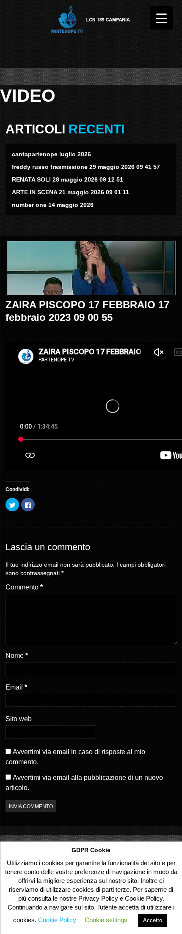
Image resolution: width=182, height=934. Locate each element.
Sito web (19, 718)
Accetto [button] (152, 920)
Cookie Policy (57, 919)
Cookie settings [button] (106, 919)
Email (16, 687)
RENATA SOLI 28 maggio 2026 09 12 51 (67, 179)
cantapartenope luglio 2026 (51, 154)
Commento (24, 587)
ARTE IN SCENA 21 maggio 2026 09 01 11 (70, 192)
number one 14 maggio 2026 (53, 204)
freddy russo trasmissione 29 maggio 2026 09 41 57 (86, 166)
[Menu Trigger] (161, 18)
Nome (17, 655)
